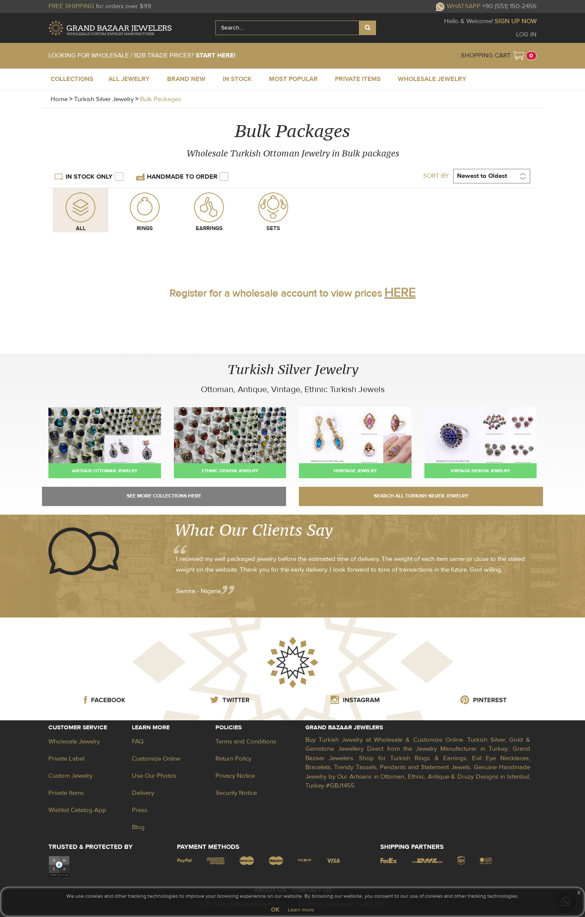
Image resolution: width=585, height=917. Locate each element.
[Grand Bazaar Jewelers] (110, 28)
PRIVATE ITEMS (358, 79)
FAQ (137, 741)
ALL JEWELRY (129, 79)
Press (139, 810)
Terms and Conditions (245, 741)
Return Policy (233, 759)
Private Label (66, 759)
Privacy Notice (235, 776)
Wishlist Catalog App (77, 810)
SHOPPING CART (486, 55)
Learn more (301, 909)
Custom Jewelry (70, 776)
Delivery (143, 793)
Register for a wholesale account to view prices (293, 293)
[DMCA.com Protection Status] (59, 866)
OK (275, 910)
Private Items (66, 793)
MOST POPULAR (293, 79)
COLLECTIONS (72, 79)
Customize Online (156, 759)
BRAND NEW (186, 79)
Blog (138, 827)
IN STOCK (237, 79)
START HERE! (216, 55)
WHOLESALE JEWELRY (432, 79)
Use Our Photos (154, 776)
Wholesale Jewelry (74, 741)
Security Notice (236, 793)
